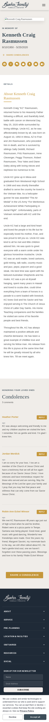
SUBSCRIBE (23, 690)
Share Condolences (15, 55)
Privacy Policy (27, 711)
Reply (42, 417)
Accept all (35, 717)
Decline (12, 717)
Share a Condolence (24, 575)
